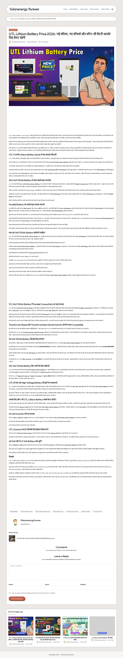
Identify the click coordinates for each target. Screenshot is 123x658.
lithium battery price (58, 511)
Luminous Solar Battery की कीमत (102, 638)
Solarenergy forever (24, 9)
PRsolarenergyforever (31, 520)
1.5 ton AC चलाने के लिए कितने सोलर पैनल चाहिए (75, 639)
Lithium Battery (14, 511)
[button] (25, 524)
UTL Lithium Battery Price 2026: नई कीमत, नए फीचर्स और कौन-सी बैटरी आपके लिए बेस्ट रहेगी (20, 640)
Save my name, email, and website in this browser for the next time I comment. (33, 593)
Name (11, 584)
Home (12, 19)
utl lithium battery (85, 511)
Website (83, 584)
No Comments (44, 42)
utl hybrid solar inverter (72, 511)
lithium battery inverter (26, 511)
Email (47, 584)
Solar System (48, 633)
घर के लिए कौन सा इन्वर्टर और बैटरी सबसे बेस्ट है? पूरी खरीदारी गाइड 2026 (48, 639)
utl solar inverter (97, 511)
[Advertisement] (59, 121)
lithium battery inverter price (43, 511)
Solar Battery (13, 30)
